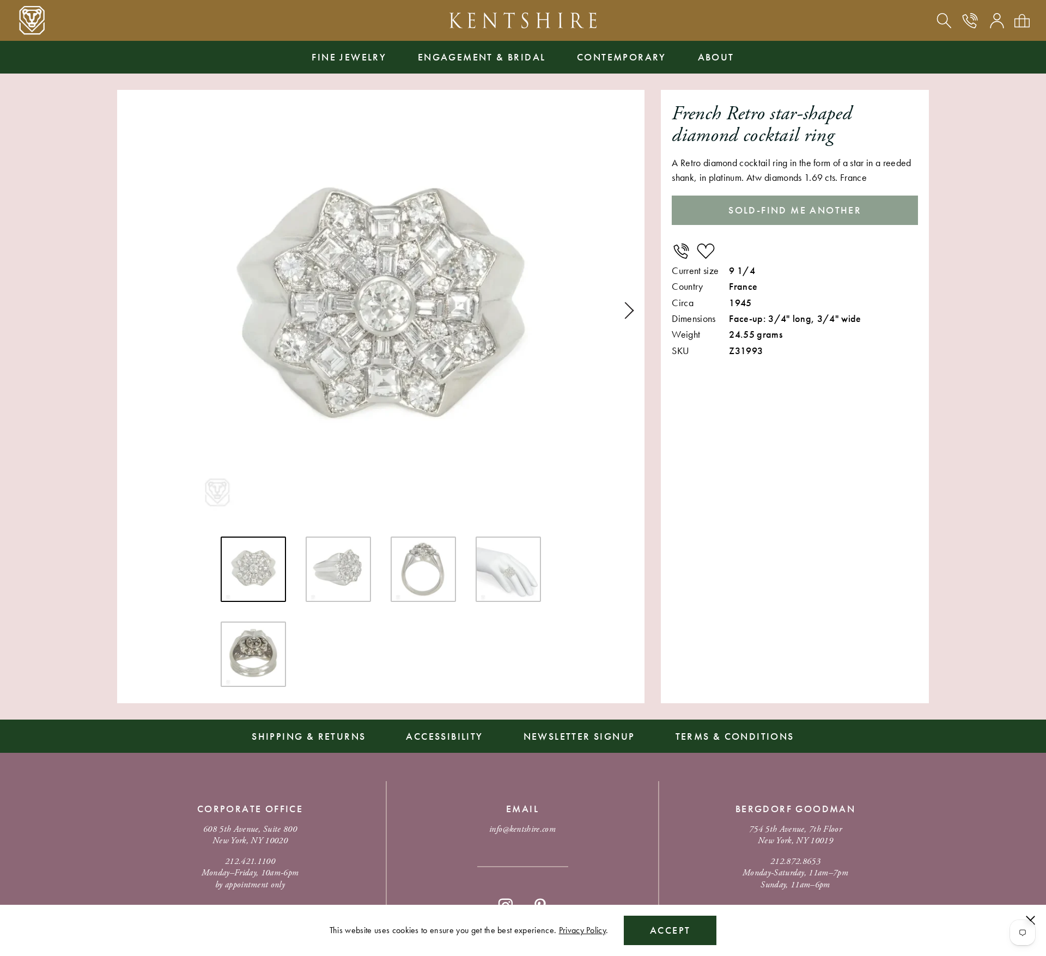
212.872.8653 (795, 861)
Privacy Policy (582, 930)
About (716, 57)
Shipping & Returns (309, 736)
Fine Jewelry (349, 57)
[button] (625, 310)
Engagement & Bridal (482, 57)
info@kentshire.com (522, 829)
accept (670, 930)
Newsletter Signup (579, 736)
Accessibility (444, 736)
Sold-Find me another (794, 210)
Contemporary (621, 57)
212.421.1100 (250, 861)
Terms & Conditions (735, 736)
